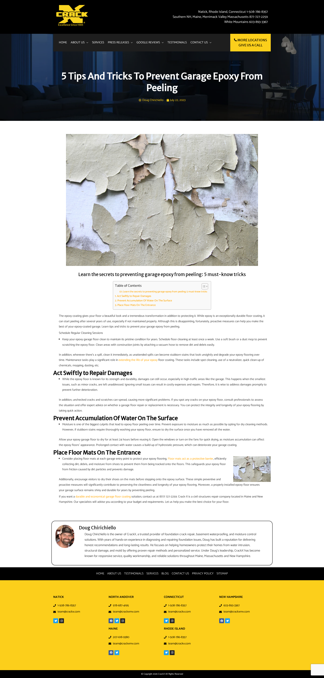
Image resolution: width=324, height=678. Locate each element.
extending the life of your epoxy (138, 360)
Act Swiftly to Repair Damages (134, 296)
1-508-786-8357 (257, 12)
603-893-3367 (258, 22)
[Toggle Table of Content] (203, 286)
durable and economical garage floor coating (103, 496)
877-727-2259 (258, 17)
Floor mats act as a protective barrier (190, 458)
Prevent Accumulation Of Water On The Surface (144, 301)
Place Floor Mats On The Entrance (136, 305)
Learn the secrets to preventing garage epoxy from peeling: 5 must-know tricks (165, 292)
